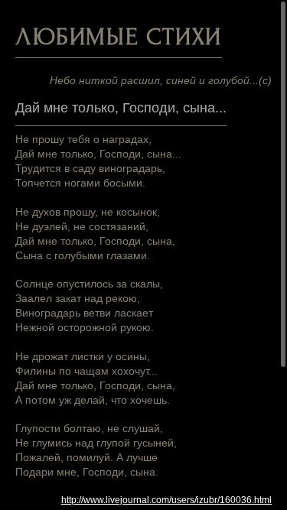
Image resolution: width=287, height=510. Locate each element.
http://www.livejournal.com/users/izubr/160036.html (166, 500)
